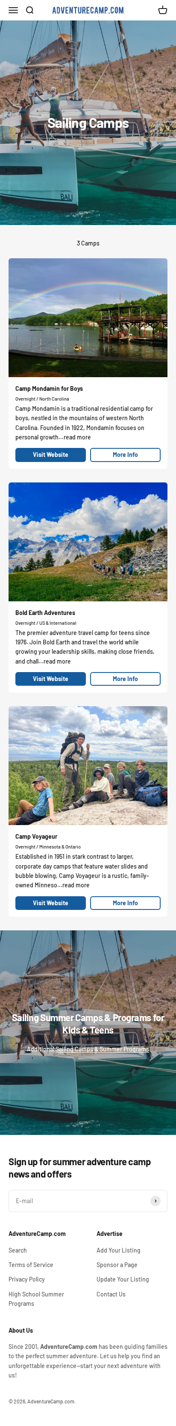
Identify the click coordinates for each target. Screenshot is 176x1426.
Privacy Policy (27, 1279)
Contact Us (111, 1294)
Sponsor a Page (117, 1264)
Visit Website (50, 454)
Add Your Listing (119, 1250)
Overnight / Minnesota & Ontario (48, 846)
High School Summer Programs (36, 1298)
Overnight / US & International (45, 623)
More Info (125, 454)
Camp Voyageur (36, 836)
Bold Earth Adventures (45, 612)
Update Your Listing (123, 1279)
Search (18, 1250)
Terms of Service (31, 1264)
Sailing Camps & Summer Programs (102, 1049)
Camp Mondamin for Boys (49, 388)
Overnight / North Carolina (42, 398)
